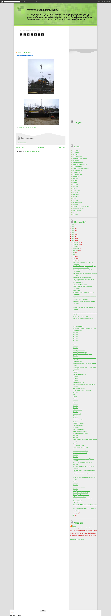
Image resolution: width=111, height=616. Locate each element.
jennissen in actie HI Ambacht (80, 451)
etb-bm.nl (75, 212)
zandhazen (75, 188)
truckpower (75, 186)
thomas (74, 526)
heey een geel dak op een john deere (82, 498)
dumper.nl (75, 192)
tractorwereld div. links (78, 208)
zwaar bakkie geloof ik (79, 487)
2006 (73, 240)
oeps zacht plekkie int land (80, 453)
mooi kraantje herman (78, 445)
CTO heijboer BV (77, 500)
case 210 (75, 502)
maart (75, 260)
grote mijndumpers (78, 282)
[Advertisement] (59, 41)
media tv (75, 180)
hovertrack (76, 427)
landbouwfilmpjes (77, 176)
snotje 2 (75, 372)
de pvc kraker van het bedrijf (80, 447)
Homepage (41, 147)
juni (74, 254)
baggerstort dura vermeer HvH (81, 267)
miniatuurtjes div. (77, 210)
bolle (74, 402)
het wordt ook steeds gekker (80, 433)
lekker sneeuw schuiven (79, 496)
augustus (75, 250)
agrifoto (74, 198)
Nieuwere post (20, 147)
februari (75, 512)
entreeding (75, 184)
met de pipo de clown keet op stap (82, 390)
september (76, 248)
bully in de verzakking (78, 429)
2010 (73, 232)
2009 (73, 234)
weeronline (75, 178)
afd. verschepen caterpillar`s (80, 299)
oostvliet (75, 396)
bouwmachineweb (77, 174)
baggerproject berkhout (79, 425)
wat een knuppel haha (78, 382)
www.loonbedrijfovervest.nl (80, 164)
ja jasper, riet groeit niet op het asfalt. (82, 462)
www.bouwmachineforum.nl (80, 158)
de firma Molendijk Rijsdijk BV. (80, 492)
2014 (73, 226)
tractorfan (75, 204)
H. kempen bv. (76, 172)
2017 (73, 224)
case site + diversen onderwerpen (81, 206)
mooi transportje (77, 413)
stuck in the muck (77, 156)
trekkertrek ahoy (77, 409)
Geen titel (75, 332)
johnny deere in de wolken (80, 431)
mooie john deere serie (79, 350)
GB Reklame (76, 152)
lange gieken (76, 194)
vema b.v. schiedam (78, 419)
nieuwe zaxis (76, 290)
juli (74, 252)
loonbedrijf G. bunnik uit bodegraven (82, 354)
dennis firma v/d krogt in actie (80, 316)
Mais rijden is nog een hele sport (81, 491)
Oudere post (61, 147)
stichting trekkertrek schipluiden (81, 168)
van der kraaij (76, 190)
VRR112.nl (75, 154)
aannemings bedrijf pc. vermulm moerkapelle (84, 328)
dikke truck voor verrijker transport (82, 277)
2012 (73, 228)
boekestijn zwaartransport (80, 352)
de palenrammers (77, 166)
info (74, 394)
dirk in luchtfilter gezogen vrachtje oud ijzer (84, 266)
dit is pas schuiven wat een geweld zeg (83, 318)
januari (75, 514)
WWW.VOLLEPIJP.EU (42, 9)
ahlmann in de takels (25, 56)
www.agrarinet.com (78, 162)
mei (74, 256)
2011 (73, 230)
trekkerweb (75, 196)
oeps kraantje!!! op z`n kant (80, 284)
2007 (73, 238)
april (74, 258)
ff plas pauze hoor (77, 330)
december (76, 242)
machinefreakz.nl (77, 170)
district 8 (75, 182)
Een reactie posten (22, 142)
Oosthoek (75, 200)
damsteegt (75, 214)
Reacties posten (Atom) (32, 151)
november (76, 244)
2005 (73, 516)
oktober (75, 246)
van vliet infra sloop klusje (79, 374)
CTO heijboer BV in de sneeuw (81, 495)
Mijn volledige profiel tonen (77, 539)
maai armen (76, 160)
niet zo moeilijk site (77, 202)
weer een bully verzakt (79, 388)
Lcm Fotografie (76, 150)
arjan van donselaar (78, 326)
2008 (73, 236)
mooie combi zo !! (77, 361)
